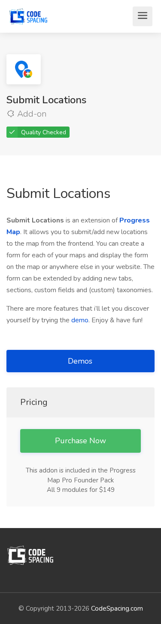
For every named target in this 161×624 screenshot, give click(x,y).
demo (79, 320)
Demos (81, 361)
